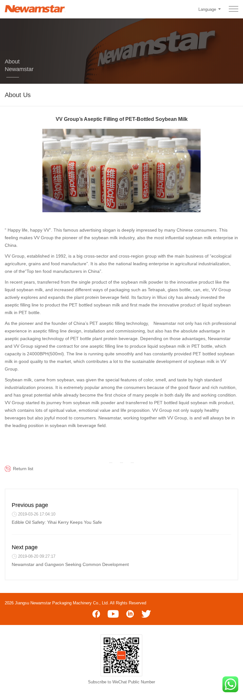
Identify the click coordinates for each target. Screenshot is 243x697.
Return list (23, 468)
